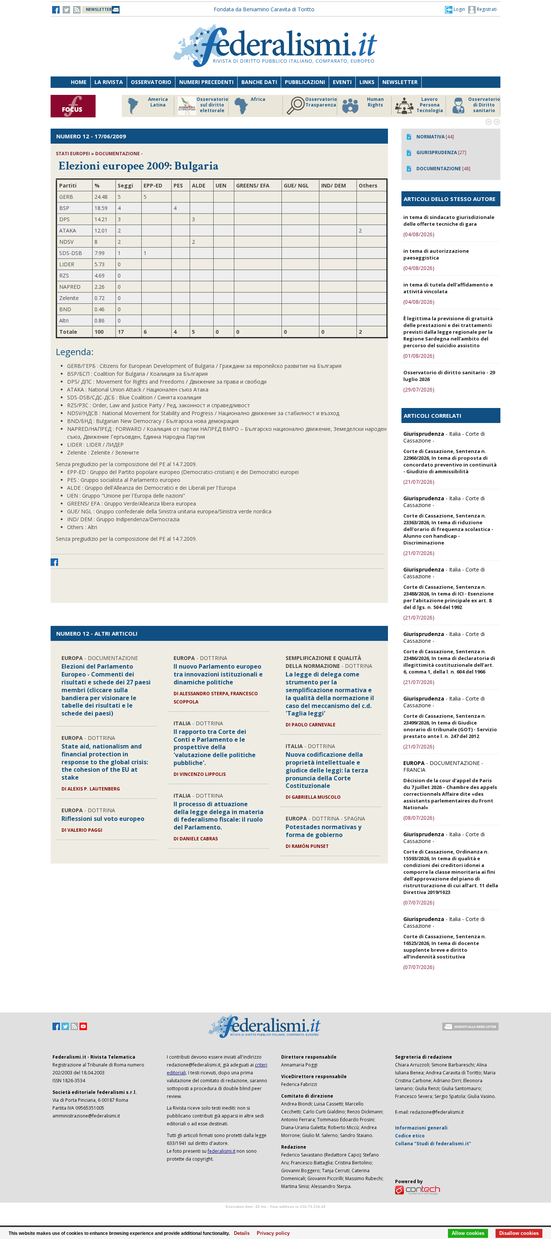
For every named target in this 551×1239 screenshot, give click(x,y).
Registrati (486, 9)
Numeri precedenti (206, 82)
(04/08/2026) (418, 234)
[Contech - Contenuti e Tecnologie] (417, 1189)
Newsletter (400, 82)
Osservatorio (151, 82)
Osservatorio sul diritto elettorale (212, 105)
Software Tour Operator (275, 1215)
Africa (257, 99)
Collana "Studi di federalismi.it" (433, 1143)
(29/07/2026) (418, 389)
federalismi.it (221, 1151)
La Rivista (108, 82)
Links (366, 82)
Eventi (342, 82)
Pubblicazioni (305, 82)
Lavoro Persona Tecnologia (429, 105)
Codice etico (410, 1135)
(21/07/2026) (418, 481)
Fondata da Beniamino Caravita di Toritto (264, 9)
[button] (455, 9)
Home (79, 82)
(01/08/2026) (418, 355)
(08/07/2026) (418, 817)
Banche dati (259, 82)
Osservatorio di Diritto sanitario (483, 105)
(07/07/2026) (418, 902)
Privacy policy (271, 1233)
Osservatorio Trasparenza (320, 102)
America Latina (157, 102)
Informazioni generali (421, 1128)
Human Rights (374, 102)
